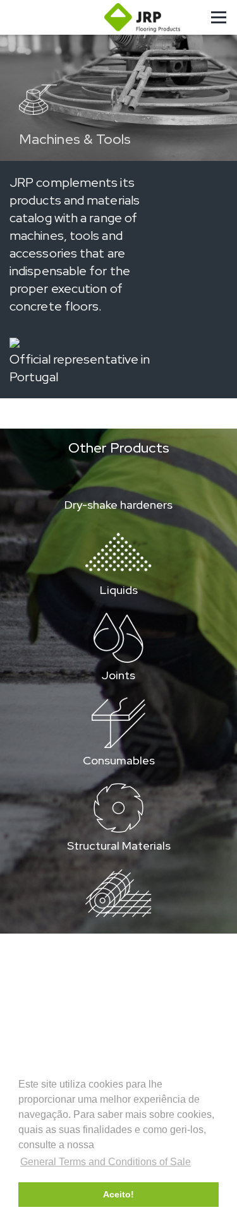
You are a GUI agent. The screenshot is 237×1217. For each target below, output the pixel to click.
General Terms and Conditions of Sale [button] (105, 1161)
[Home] (142, 17)
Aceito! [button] (118, 1194)
